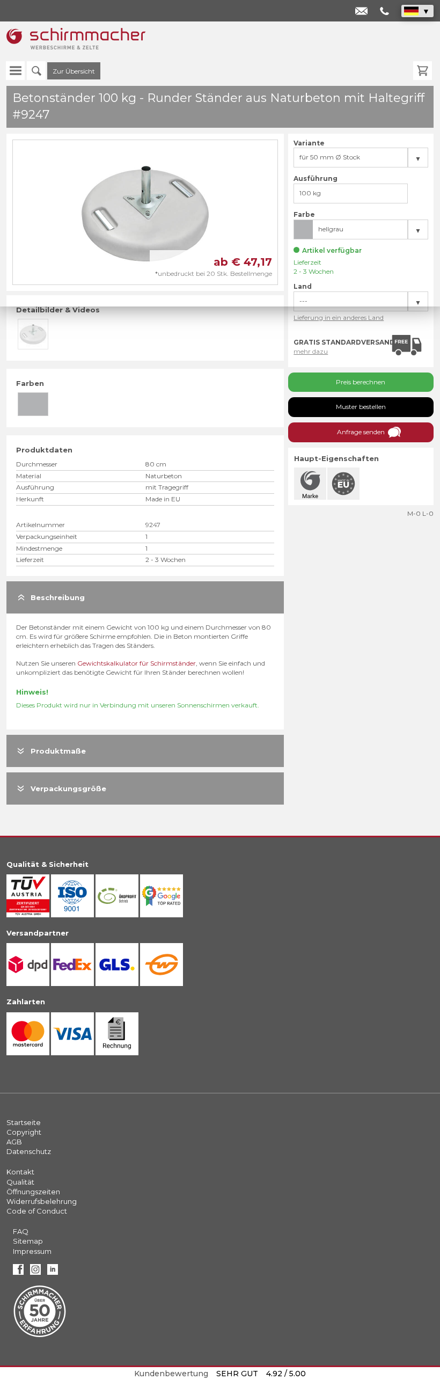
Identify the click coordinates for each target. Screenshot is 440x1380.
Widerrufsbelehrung (41, 1201)
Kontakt (20, 1171)
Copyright (23, 1132)
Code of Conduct (36, 1211)
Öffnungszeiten (33, 1191)
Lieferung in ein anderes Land (339, 317)
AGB (14, 1141)
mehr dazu (311, 351)
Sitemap (28, 1241)
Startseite (23, 1122)
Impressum (32, 1251)
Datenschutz (28, 1151)
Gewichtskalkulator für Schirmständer (136, 663)
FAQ (20, 1231)
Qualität (20, 1182)
